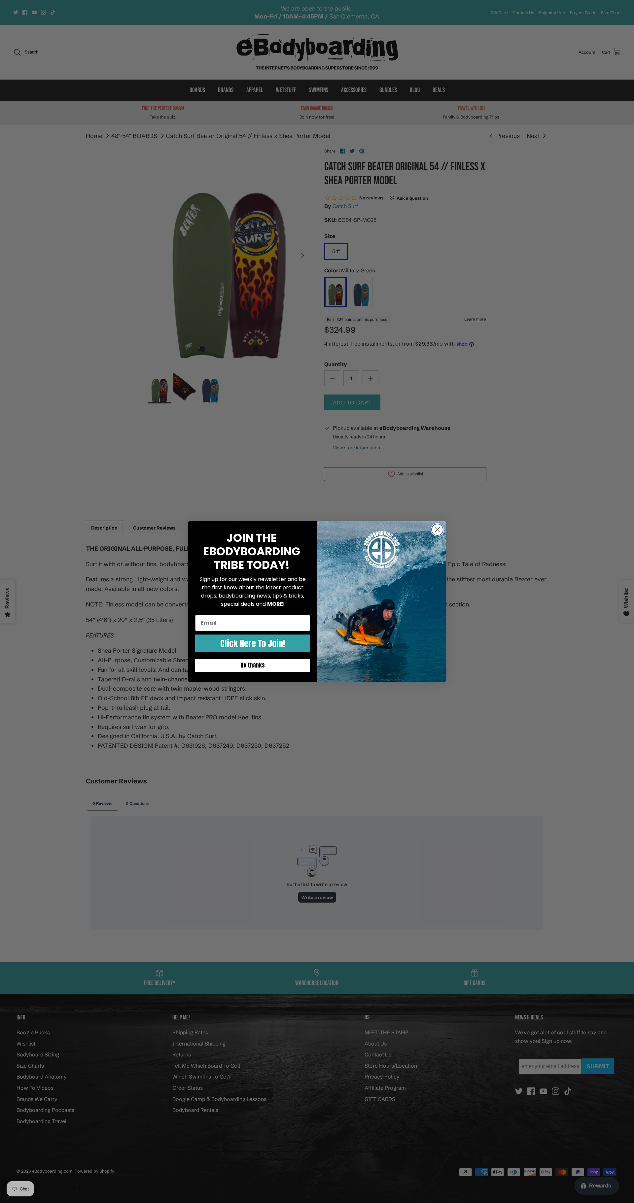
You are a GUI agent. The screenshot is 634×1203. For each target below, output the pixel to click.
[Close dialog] (437, 529)
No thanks (252, 665)
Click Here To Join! (252, 643)
